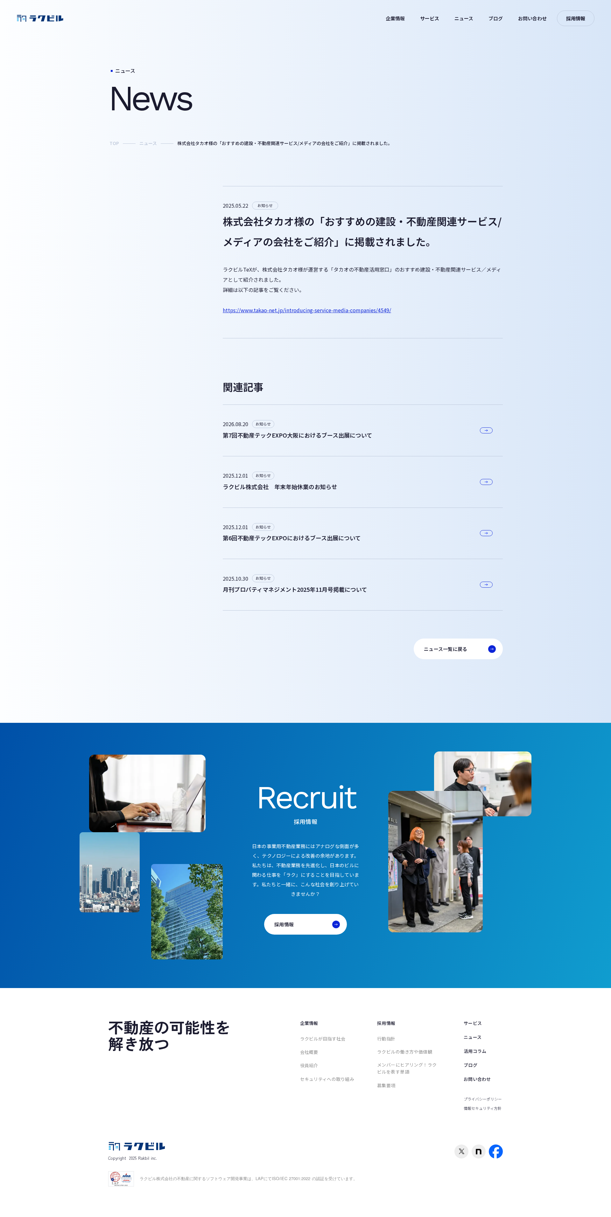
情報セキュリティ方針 (483, 1108)
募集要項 (386, 1085)
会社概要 (309, 1052)
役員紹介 (309, 1065)
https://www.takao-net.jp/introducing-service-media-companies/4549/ (307, 310)
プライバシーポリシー (483, 1099)
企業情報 (395, 18)
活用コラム (475, 1051)
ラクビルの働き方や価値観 (404, 1051)
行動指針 (386, 1038)
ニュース (463, 18)
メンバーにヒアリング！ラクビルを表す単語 (407, 1068)
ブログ (495, 18)
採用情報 (386, 1023)
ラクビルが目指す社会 (323, 1038)
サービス (429, 18)
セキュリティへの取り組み (327, 1079)
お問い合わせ (532, 18)
